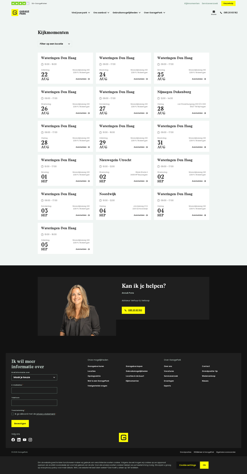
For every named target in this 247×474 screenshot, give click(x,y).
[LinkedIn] (19, 439)
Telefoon (15, 397)
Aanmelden (81, 79)
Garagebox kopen (134, 366)
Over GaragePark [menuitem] (153, 12)
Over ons (168, 366)
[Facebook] (13, 439)
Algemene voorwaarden (226, 452)
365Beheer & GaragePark (204, 452)
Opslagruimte (94, 376)
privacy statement (45, 413)
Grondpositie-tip (210, 371)
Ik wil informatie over (20, 372)
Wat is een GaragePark (98, 381)
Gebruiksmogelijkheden (137, 371)
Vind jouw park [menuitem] (79, 12)
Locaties (91, 371)
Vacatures (169, 371)
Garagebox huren (96, 366)
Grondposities (185, 452)
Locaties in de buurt (135, 376)
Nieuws (205, 381)
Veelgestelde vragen (97, 386)
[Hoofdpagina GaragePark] (20, 12)
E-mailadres (17, 385)
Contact (206, 366)
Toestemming (18, 410)
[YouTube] (24, 439)
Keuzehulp (228, 3)
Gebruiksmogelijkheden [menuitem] (125, 12)
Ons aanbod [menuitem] (99, 12)
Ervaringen (169, 381)
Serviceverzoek (210, 3)
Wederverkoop (208, 376)
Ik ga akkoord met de (35, 414)
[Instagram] (30, 439)
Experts (167, 386)
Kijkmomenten (192, 3)
